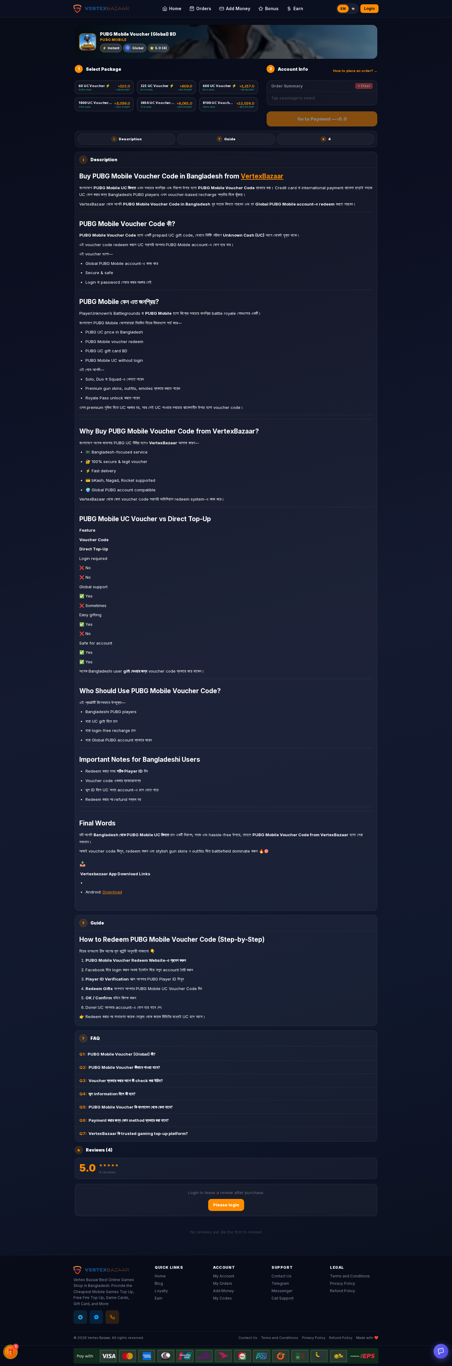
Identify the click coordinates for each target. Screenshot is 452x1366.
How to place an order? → (355, 71)
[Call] (112, 1317)
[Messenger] (96, 1317)
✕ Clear (364, 86)
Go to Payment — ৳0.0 (322, 119)
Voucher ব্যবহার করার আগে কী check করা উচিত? (121, 1080)
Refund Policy (342, 1290)
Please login (226, 1204)
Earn (158, 1298)
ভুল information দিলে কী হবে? (107, 1093)
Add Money (223, 1290)
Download (112, 891)
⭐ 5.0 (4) (158, 48)
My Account (223, 1276)
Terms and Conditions (350, 1276)
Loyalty (161, 1290)
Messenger (282, 1290)
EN (343, 8)
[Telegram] (80, 1317)
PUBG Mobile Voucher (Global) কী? (117, 1054)
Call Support (283, 1298)
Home (160, 1276)
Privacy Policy (342, 1283)
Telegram (280, 1283)
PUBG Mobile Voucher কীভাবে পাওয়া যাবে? (119, 1067)
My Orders (222, 1283)
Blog (159, 1283)
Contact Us (281, 1276)
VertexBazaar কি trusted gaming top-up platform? (133, 1133)
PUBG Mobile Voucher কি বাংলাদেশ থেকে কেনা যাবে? (126, 1106)
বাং (353, 8)
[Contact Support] (441, 1351)
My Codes (222, 1298)
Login (369, 8)
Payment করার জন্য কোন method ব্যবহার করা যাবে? (124, 1120)
